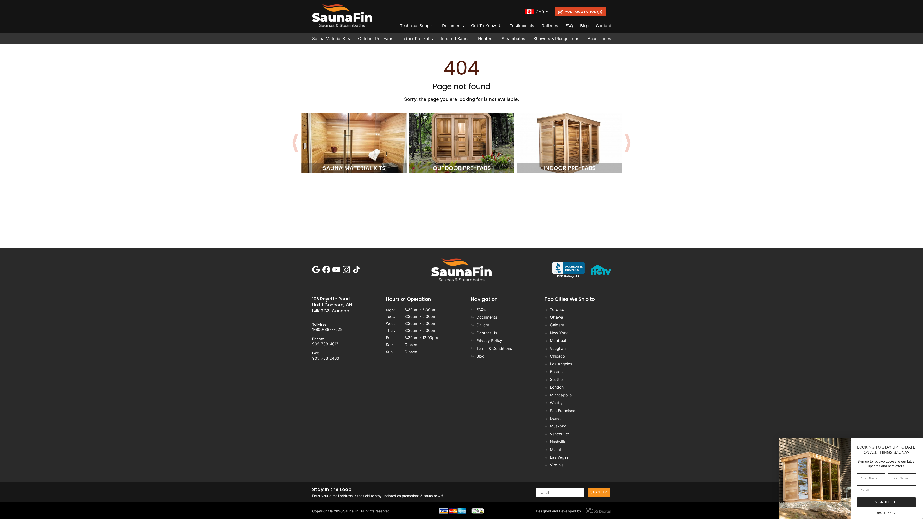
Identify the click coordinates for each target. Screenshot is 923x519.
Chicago (557, 356)
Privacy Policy (489, 340)
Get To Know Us (487, 25)
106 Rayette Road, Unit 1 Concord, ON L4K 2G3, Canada (332, 305)
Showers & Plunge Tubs (556, 38)
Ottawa (556, 317)
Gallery (482, 324)
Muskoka (558, 426)
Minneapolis (561, 395)
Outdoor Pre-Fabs (375, 38)
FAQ (569, 25)
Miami (555, 449)
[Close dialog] (918, 442)
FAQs (481, 309)
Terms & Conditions (494, 348)
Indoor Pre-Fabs (417, 38)
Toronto (557, 309)
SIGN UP (598, 492)
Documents (453, 25)
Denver (556, 418)
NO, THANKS (886, 513)
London (557, 387)
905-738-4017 (325, 343)
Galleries (549, 25)
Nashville (558, 441)
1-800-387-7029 (327, 329)
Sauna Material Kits (331, 38)
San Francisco (562, 410)
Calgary (557, 324)
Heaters (485, 38)
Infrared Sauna (455, 38)
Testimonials (522, 25)
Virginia (557, 465)
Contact (603, 25)
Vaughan (558, 348)
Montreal (558, 340)
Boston (556, 371)
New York (559, 332)
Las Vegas (559, 457)
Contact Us (486, 332)
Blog (584, 25)
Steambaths (513, 38)
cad (540, 11)
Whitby (556, 402)
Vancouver (559, 434)
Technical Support (417, 25)
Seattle (556, 379)
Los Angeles (561, 363)
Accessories (599, 38)
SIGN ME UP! (886, 502)
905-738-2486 (325, 358)
